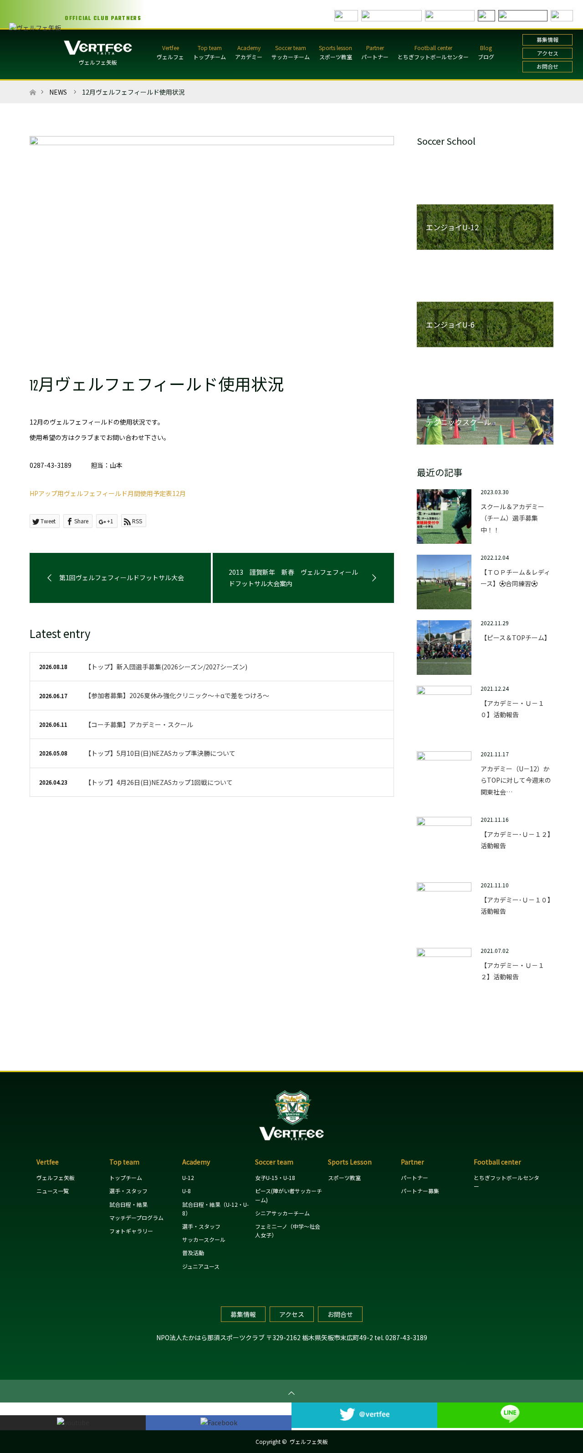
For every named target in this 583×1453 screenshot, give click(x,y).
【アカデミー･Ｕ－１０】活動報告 (516, 905)
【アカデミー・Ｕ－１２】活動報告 (512, 971)
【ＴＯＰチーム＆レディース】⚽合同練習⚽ (515, 577)
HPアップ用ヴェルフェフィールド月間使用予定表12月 (108, 493)
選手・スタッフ (128, 1191)
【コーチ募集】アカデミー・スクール (139, 724)
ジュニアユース (201, 1266)
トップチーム (209, 57)
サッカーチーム (290, 57)
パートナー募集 (420, 1191)
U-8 (186, 1191)
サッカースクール (203, 1239)
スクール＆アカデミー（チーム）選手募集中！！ (512, 518)
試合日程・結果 (128, 1204)
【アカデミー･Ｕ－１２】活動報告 (516, 840)
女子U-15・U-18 (275, 1177)
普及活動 (193, 1252)
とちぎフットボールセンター (433, 57)
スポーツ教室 (335, 57)
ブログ (486, 57)
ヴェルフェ (170, 57)
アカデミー (248, 57)
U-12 (188, 1177)
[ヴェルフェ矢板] (291, 1144)
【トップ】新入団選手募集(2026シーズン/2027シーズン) (166, 666)
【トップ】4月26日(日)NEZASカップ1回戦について (159, 782)
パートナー (375, 57)
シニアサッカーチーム (282, 1213)
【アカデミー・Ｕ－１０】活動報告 (512, 709)
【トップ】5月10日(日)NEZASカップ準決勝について (160, 753)
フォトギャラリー (131, 1231)
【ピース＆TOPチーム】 (516, 637)
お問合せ (547, 66)
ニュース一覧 (52, 1191)
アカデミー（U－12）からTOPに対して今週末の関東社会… (516, 780)
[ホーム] (33, 84)
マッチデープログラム (136, 1217)
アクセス (547, 53)
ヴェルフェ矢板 (98, 62)
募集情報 (547, 39)
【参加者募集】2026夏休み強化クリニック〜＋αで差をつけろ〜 (177, 695)
